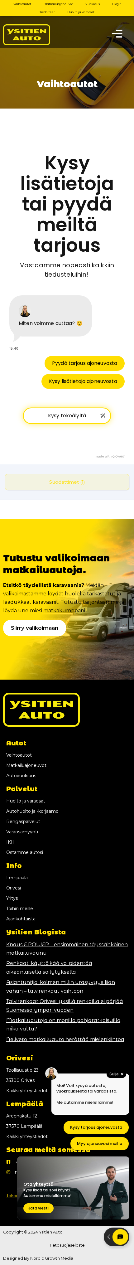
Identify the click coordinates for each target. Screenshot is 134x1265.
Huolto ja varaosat (80, 12)
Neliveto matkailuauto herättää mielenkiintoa (65, 1039)
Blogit (116, 4)
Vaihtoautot (22, 4)
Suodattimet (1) (67, 482)
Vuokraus (92, 4)
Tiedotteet (47, 12)
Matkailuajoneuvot (58, 4)
